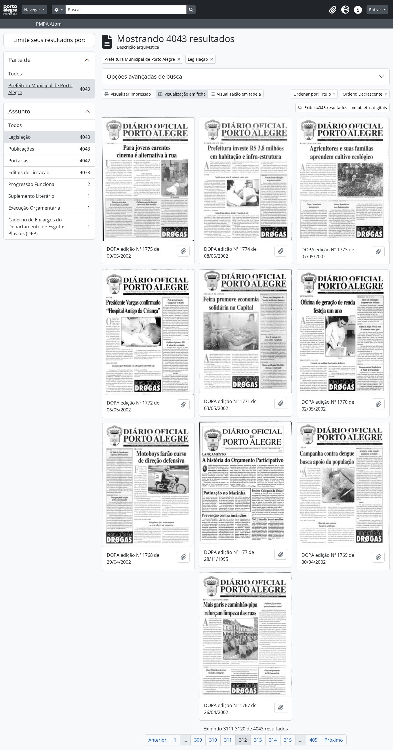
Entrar (375, 9)
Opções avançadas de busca (144, 76)
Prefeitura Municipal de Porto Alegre (49, 89)
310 (213, 740)
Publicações (49, 150)
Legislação (49, 138)
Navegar (32, 9)
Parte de (19, 60)
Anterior (157, 740)
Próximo (334, 740)
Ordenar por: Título (312, 94)
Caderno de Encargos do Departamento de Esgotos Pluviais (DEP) (49, 227)
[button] (332, 9)
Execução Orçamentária (49, 209)
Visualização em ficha (184, 94)
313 (258, 740)
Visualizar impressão (130, 94)
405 (313, 740)
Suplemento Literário (49, 197)
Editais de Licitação (49, 174)
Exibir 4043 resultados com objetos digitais (345, 107)
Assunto (19, 111)
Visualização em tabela (238, 94)
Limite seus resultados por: (49, 40)
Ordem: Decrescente (363, 94)
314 (273, 740)
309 (198, 740)
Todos (15, 74)
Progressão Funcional (49, 185)
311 (228, 740)
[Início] (12, 9)
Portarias (49, 162)
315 (288, 740)
